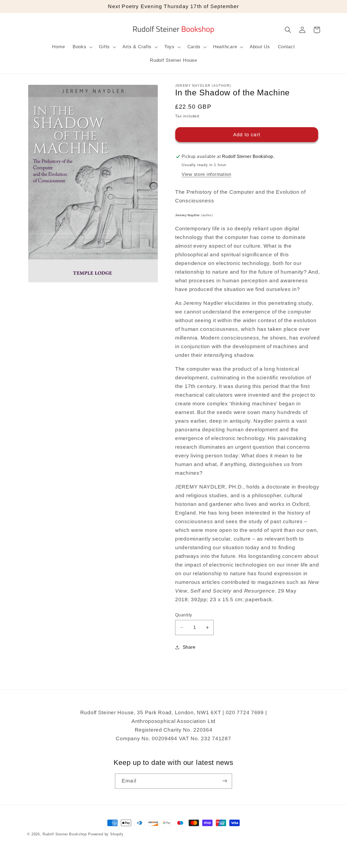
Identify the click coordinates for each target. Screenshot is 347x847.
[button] (82, 47)
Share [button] (189, 647)
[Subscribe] (224, 780)
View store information (206, 174)
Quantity (183, 615)
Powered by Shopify (106, 834)
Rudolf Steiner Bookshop (65, 834)
